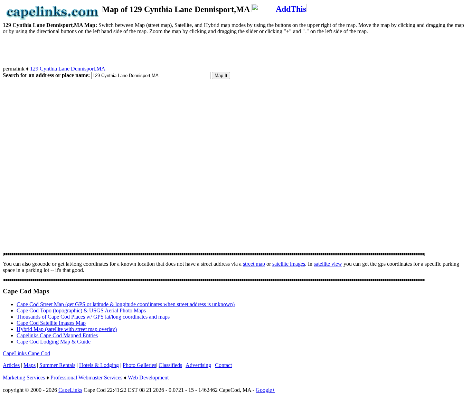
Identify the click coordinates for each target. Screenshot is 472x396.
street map (254, 264)
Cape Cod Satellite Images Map (51, 323)
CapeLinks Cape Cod (26, 353)
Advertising (198, 365)
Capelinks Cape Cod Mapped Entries (57, 335)
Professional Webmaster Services (86, 377)
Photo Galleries (139, 365)
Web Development (148, 377)
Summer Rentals (57, 365)
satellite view (328, 264)
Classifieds (170, 365)
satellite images (288, 264)
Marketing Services (24, 377)
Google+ (265, 390)
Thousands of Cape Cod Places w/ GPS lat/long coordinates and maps (93, 317)
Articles (11, 365)
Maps (29, 365)
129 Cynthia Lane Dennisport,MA (67, 69)
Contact (223, 365)
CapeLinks (70, 390)
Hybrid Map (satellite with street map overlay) (67, 329)
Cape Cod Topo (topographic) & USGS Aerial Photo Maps (81, 310)
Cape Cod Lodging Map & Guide (54, 342)
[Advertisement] (128, 50)
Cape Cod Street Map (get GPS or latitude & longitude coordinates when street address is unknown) (126, 304)
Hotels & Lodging (99, 365)
